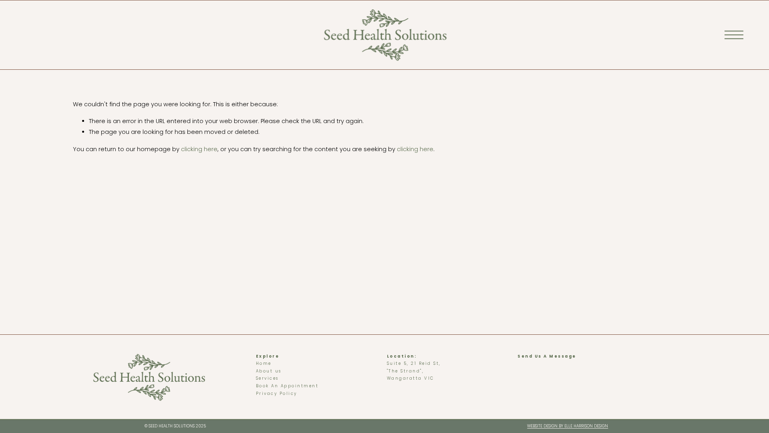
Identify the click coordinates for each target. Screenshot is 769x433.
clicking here (199, 149)
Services (267, 378)
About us (269, 371)
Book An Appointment (287, 385)
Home (264, 363)
